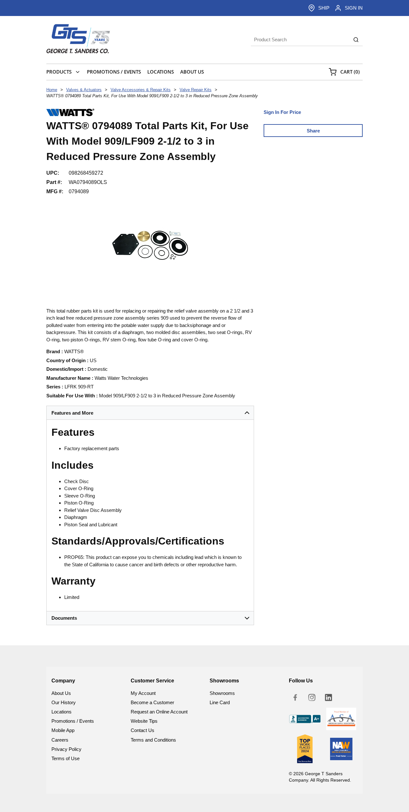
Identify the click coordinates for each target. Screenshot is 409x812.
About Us (61, 693)
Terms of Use (65, 758)
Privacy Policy (66, 749)
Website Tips (144, 721)
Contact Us (142, 730)
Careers (59, 740)
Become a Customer (152, 702)
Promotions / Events (72, 721)
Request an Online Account (159, 711)
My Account (143, 693)
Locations (61, 711)
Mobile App (62, 730)
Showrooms (222, 693)
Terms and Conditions (153, 740)
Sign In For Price (282, 112)
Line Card (220, 702)
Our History (63, 702)
